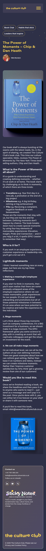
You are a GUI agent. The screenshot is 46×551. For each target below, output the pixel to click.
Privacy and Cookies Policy (15, 545)
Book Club (9, 27)
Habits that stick (26, 27)
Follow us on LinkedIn (13, 478)
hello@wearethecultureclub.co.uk (17, 475)
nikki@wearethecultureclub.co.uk (25, 409)
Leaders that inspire (13, 33)
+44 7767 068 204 (11, 472)
